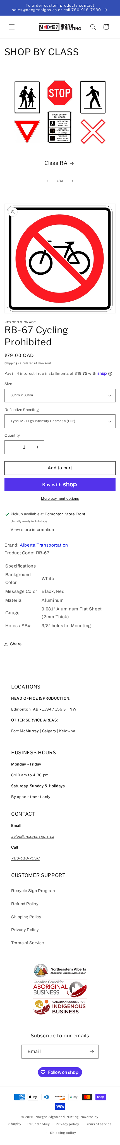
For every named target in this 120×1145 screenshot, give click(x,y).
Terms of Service (27, 943)
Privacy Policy (25, 929)
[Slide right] (72, 181)
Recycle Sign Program (33, 890)
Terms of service (98, 1124)
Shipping (11, 363)
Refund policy (38, 1124)
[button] (11, 26)
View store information (32, 529)
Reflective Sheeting (21, 410)
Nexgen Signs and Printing (57, 1117)
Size (8, 384)
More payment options (60, 499)
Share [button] (16, 644)
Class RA (56, 163)
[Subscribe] (91, 1051)
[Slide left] (47, 181)
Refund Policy (24, 904)
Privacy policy (67, 1124)
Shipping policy (63, 1132)
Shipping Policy (26, 917)
